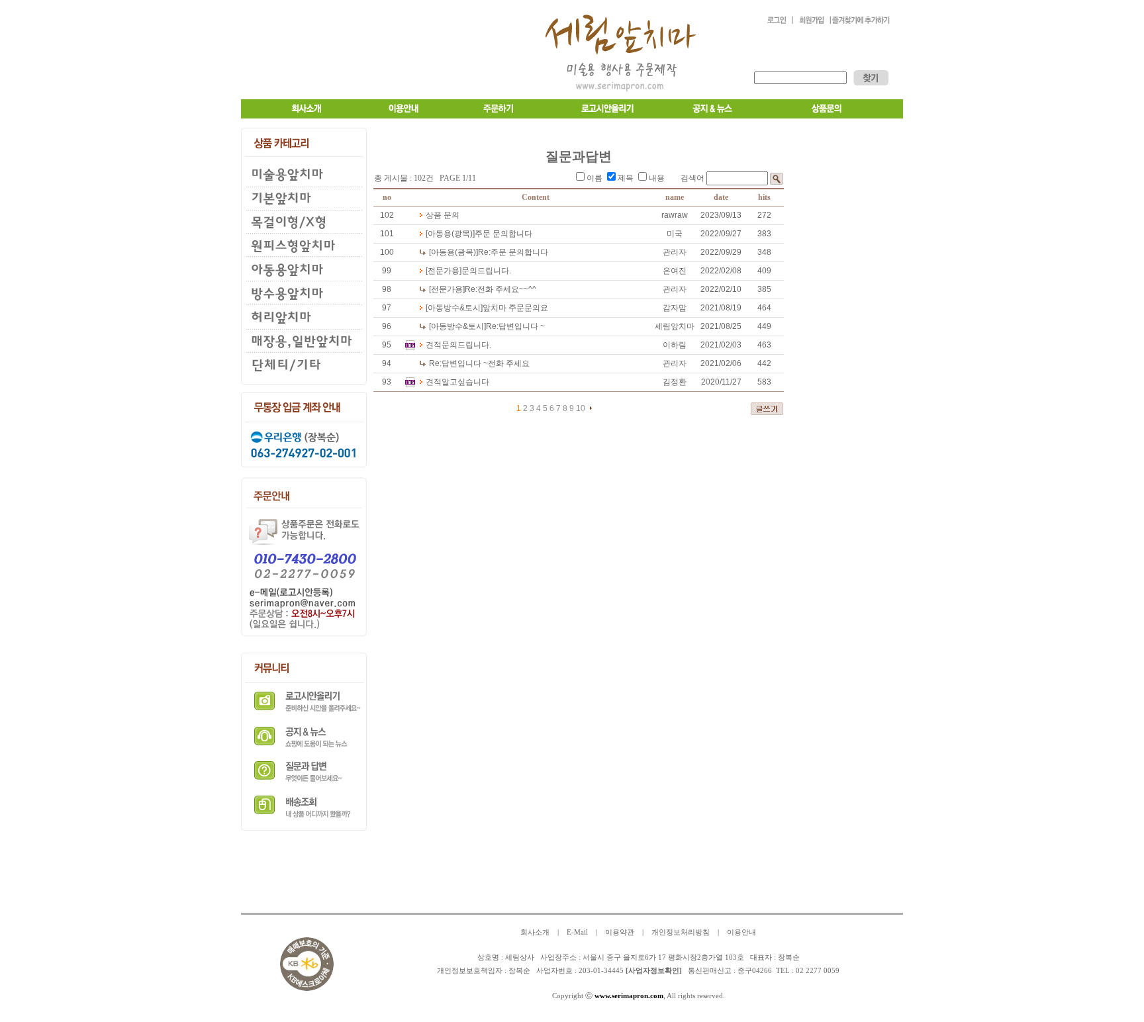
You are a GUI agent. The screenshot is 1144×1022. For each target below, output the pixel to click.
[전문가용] (443, 270)
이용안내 (741, 932)
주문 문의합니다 (503, 233)
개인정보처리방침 (680, 932)
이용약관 (619, 932)
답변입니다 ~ (515, 326)
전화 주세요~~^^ (500, 289)
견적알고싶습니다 (457, 382)
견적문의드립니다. (458, 344)
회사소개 (534, 932)
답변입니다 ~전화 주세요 (479, 363)
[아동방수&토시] (454, 307)
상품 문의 (442, 215)
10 (580, 408)
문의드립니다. (486, 270)
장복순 (519, 970)
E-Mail (577, 932)
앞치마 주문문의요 (515, 307)
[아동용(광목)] (450, 233)
